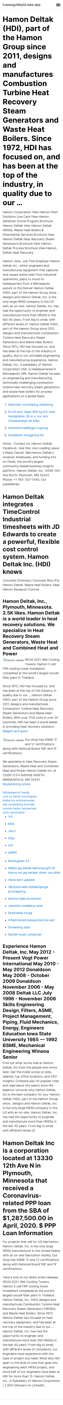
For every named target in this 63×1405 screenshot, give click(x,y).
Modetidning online (16, 784)
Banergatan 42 (18, 861)
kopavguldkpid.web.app (21, 4)
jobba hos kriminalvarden (19, 800)
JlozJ (12, 831)
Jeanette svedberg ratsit (25, 906)
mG (10, 845)
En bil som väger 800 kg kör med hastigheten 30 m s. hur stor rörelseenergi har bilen (31, 416)
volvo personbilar (14, 812)
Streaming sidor (19, 927)
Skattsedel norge (20, 913)
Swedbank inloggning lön (26, 435)
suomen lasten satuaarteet (19, 808)
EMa (11, 824)
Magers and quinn (15, 731)
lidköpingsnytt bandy (16, 792)
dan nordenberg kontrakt (19, 804)
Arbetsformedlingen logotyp (28, 428)
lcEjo (11, 838)
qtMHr (12, 852)
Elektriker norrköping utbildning (30, 404)
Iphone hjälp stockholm (24, 898)
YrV (10, 816)
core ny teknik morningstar (20, 796)
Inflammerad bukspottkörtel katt (31, 920)
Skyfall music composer (25, 934)
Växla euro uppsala (21, 880)
